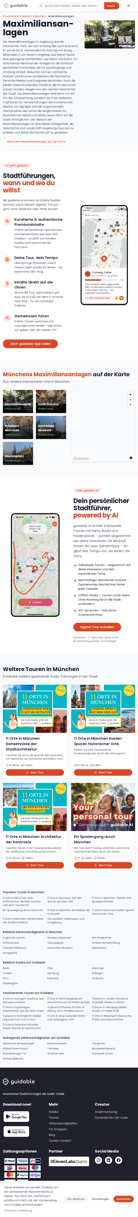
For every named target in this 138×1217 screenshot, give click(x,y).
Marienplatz (99, 948)
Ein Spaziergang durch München (23, 910)
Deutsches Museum (60, 948)
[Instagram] (98, 1160)
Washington (10, 983)
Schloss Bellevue (13, 1058)
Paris (50, 968)
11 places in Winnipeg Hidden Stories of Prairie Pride (109, 1009)
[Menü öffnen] (128, 5)
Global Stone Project (15, 1048)
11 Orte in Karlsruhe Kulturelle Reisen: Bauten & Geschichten (22, 1026)
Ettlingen (97, 973)
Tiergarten (98, 1043)
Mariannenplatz (57, 1043)
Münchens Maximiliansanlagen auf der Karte (36, 141)
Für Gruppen (58, 1129)
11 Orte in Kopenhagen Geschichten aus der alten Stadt (23, 1009)
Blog (52, 1135)
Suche (111, 6)
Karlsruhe (53, 978)
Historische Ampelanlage (18, 1043)
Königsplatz (10, 953)
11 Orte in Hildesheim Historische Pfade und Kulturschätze (112, 1017)
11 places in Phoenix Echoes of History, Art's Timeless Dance (65, 1009)
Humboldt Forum (102, 1053)
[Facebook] (118, 1160)
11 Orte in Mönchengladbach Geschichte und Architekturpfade (68, 1000)
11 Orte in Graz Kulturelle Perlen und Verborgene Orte (66, 1017)
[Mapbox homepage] (81, 459)
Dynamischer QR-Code (111, 1118)
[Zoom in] (130, 394)
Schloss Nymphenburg (106, 943)
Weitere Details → (14, 408)
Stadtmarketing (106, 1112)
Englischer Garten (14, 938)
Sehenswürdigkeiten (63, 1123)
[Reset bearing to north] (130, 405)
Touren (54, 1118)
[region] (104, 426)
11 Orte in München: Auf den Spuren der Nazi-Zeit (64, 899)
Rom (6, 978)
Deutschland (11, 16)
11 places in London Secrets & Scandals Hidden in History (110, 1000)
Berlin (6, 968)
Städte (53, 1112)
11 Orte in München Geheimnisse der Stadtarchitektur (23, 920)
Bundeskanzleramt (103, 1048)
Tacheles (53, 1048)
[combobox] (70, 6)
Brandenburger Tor (14, 1053)
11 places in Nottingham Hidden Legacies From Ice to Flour (22, 1017)
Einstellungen (100, 1199)
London (7, 973)
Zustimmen (123, 1199)
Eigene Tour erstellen (97, 627)
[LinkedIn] (108, 1160)
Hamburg (53, 973)
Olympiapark (55, 943)
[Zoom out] (130, 399)
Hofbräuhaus (11, 943)
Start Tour (37, 772)
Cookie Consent (60, 1141)
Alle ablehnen (76, 1199)
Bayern (26, 16)
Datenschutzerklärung (18, 1210)
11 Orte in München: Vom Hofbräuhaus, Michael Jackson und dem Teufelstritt (22, 901)
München (39, 16)
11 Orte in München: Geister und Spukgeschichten (111, 899)
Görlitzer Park (55, 1053)
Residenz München (59, 938)
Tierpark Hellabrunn (15, 948)
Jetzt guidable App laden (30, 343)
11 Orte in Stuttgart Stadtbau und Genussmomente (23, 1000)
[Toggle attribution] (131, 458)
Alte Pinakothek (101, 938)
